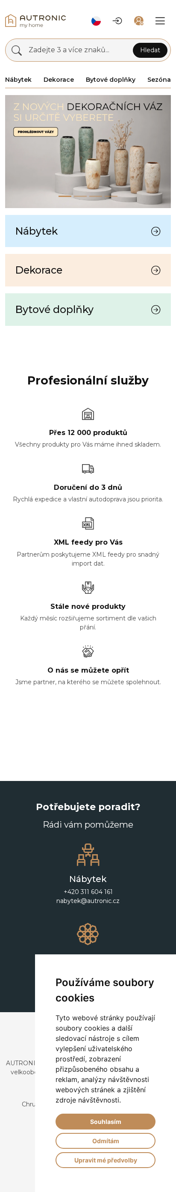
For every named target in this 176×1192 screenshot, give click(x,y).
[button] (96, 21)
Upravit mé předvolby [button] (105, 1160)
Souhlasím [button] (105, 1121)
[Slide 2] (95, 196)
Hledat (150, 50)
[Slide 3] (111, 196)
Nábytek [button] (18, 79)
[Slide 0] (65, 196)
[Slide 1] (80, 196)
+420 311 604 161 (88, 892)
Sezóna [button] (159, 79)
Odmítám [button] (105, 1140)
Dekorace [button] (59, 79)
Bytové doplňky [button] (110, 79)
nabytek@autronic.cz (88, 901)
